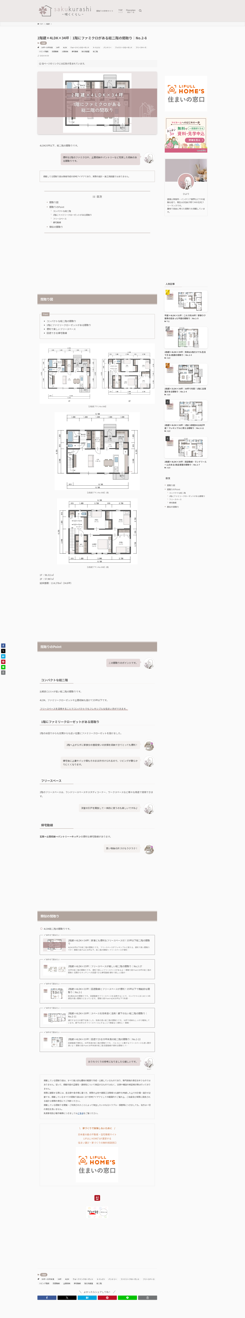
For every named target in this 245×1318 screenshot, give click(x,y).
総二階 (95, 51)
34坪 (57, 47)
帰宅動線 (75, 51)
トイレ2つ (96, 47)
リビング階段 (43, 51)
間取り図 (53, 202)
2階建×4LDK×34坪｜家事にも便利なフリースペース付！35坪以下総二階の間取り (109, 942)
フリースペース (141, 47)
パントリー (107, 47)
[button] (46, 1298)
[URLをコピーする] (147, 1298)
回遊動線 (55, 51)
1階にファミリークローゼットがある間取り (72, 214)
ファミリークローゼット (123, 47)
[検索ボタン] (140, 11)
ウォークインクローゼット (79, 47)
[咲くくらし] (65, 10)
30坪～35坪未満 (47, 47)
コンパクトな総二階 (62, 210)
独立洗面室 (85, 51)
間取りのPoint (56, 207)
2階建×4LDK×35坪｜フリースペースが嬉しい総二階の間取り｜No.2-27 (105, 966)
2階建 (43, 43)
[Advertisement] (97, 262)
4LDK (65, 47)
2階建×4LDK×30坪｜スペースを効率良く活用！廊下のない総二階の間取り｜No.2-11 (107, 1015)
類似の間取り (56, 226)
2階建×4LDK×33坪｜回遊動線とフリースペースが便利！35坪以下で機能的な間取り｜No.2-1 (109, 990)
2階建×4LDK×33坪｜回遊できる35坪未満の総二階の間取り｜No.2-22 (104, 1039)
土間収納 (65, 51)
